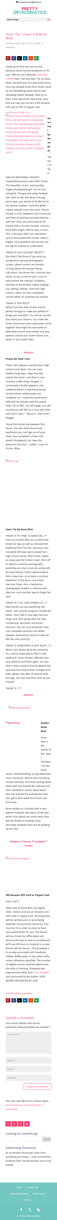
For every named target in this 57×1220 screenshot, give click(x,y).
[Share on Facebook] (13, 58)
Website (15, 841)
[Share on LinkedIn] (25, 58)
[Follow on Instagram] (20, 1123)
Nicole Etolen (14, 43)
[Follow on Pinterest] (14, 1123)
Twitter (26, 841)
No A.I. (28, 1199)
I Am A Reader (41, 972)
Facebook (39, 841)
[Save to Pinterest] (8, 58)
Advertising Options (19, 1193)
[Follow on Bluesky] (27, 1123)
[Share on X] (19, 58)
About (19, 1187)
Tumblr (28, 845)
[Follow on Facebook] (8, 1123)
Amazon (28, 352)
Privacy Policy (39, 1193)
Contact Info (32, 1187)
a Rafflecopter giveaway (19, 993)
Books (37, 43)
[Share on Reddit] (30, 58)
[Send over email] (36, 58)
